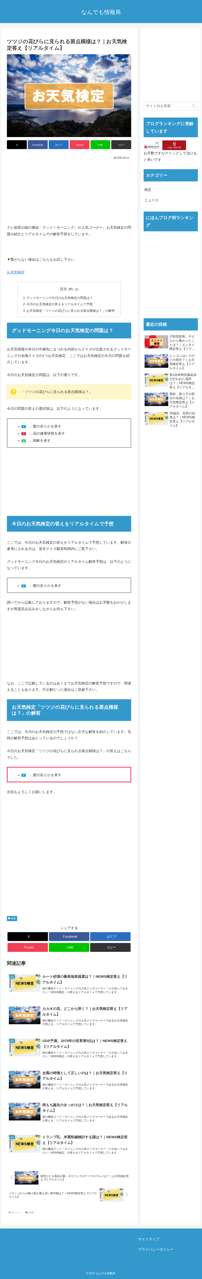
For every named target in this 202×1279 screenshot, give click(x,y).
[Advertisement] (69, 190)
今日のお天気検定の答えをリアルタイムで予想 (59, 304)
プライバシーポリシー (156, 1249)
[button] (121, 144)
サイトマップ (148, 1239)
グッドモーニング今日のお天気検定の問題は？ (59, 298)
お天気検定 (16, 272)
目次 (63, 289)
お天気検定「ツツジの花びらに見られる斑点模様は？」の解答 (70, 310)
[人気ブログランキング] (151, 145)
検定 (13, 918)
